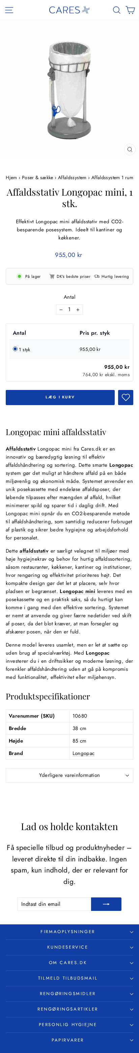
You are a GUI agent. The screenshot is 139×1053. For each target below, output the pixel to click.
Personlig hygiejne (68, 1024)
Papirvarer (68, 1040)
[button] (125, 397)
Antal (69, 297)
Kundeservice (67, 947)
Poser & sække (37, 177)
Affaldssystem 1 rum (112, 177)
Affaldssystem (72, 177)
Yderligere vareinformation (69, 775)
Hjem (12, 177)
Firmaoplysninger (67, 931)
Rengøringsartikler (67, 1009)
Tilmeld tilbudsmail (68, 978)
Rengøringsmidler (68, 993)
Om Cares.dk (68, 962)
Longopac (84, 753)
